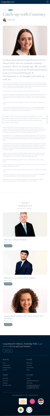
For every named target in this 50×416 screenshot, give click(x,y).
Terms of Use (5, 380)
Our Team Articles (30, 367)
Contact (28, 378)
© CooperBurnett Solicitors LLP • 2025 (20, 395)
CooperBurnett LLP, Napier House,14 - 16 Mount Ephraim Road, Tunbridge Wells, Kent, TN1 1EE (33, 387)
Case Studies (29, 365)
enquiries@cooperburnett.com (33, 380)
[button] (47, 2)
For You (4, 363)
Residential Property (7, 367)
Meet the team (30, 363)
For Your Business (6, 365)
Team (10, 10)
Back (5, 10)
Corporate (5, 369)
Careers (28, 369)
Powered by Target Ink (33, 395)
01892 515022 (29, 383)
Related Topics (25, 202)
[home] (7, 2)
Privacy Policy (5, 378)
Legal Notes (5, 383)
